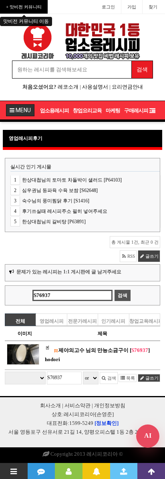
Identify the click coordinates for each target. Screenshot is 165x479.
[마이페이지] (68, 471)
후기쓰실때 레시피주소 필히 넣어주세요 (64, 211)
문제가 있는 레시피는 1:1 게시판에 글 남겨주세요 (68, 272)
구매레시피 (136, 110)
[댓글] (41, 471)
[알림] (96, 471)
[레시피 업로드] (124, 471)
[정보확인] (107, 423)
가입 (131, 6)
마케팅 (113, 110)
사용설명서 (95, 87)
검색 (111, 378)
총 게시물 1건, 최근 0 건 (135, 242)
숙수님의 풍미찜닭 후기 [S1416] (55, 201)
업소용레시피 (54, 110)
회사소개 (50, 405)
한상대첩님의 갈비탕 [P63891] (54, 221)
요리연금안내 (127, 87)
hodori (52, 359)
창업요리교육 (87, 110)
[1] (55, 350)
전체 (20, 321)
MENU (22, 110)
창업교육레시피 (144, 321)
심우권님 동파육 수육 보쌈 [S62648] (60, 190)
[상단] (151, 471)
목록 (130, 378)
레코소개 (68, 87)
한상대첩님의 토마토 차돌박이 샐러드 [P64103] (72, 180)
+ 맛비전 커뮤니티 (24, 6)
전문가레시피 (82, 321)
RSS (130, 256)
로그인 (108, 6)
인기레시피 (113, 321)
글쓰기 (151, 256)
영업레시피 (52, 321)
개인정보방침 (109, 405)
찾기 (153, 6)
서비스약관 (77, 405)
